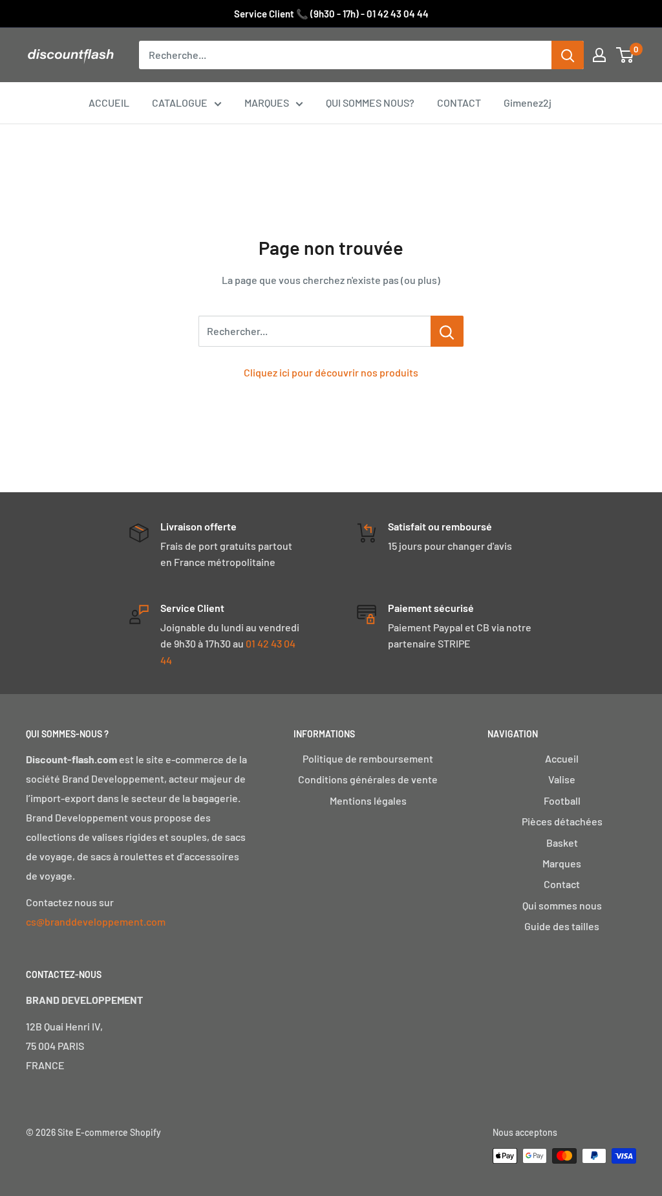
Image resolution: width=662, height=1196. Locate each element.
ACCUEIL (109, 102)
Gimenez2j (527, 102)
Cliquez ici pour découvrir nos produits (331, 372)
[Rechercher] (567, 55)
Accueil (562, 758)
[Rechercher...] (447, 331)
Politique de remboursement (368, 758)
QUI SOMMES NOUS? (370, 102)
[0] (625, 55)
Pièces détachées (562, 821)
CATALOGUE (180, 102)
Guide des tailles (561, 926)
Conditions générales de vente (368, 779)
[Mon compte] (599, 55)
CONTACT (459, 102)
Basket (562, 842)
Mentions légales (368, 800)
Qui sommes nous (562, 905)
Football (562, 800)
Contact (562, 884)
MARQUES (266, 102)
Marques (561, 863)
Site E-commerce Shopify (109, 1132)
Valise (561, 779)
